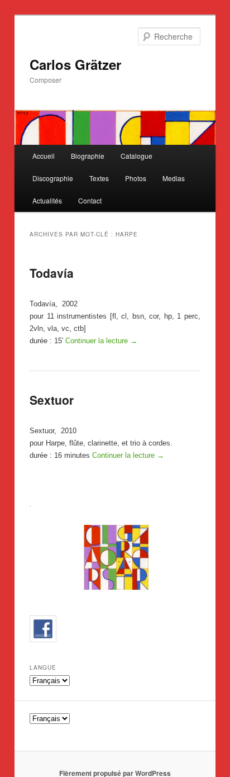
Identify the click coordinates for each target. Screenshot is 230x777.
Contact (90, 200)
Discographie (52, 178)
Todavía (52, 272)
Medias (173, 178)
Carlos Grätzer (75, 64)
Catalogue (136, 155)
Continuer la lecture (101, 341)
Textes (99, 178)
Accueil (43, 155)
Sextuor (52, 399)
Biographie (87, 155)
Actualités (47, 200)
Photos (135, 178)
